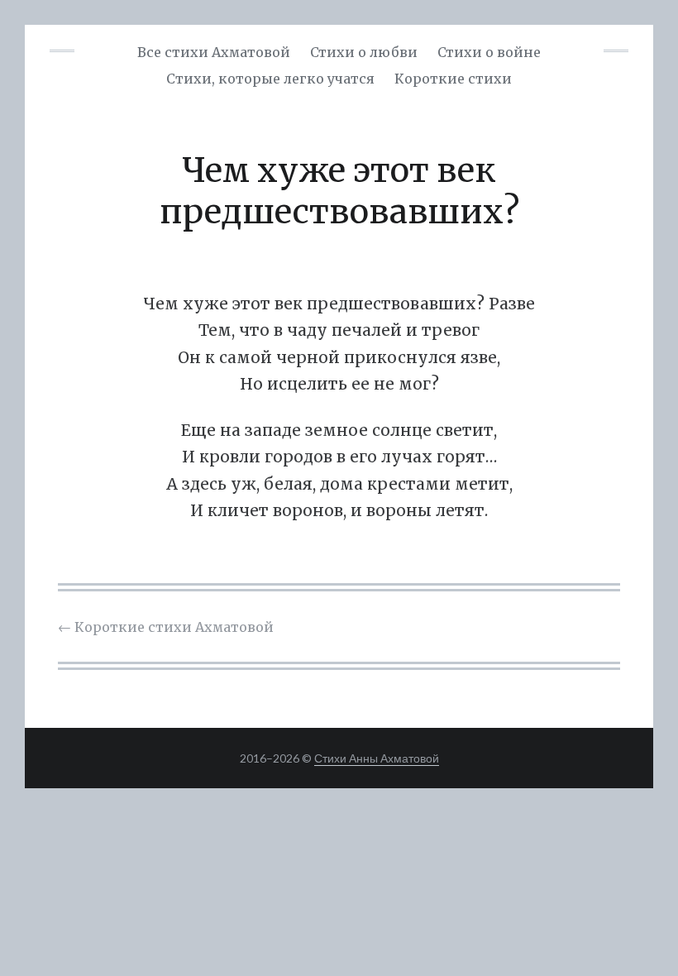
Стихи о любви (364, 52)
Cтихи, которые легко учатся (270, 78)
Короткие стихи (453, 78)
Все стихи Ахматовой (213, 52)
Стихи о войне (489, 52)
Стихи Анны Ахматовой (376, 758)
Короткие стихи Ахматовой (166, 627)
